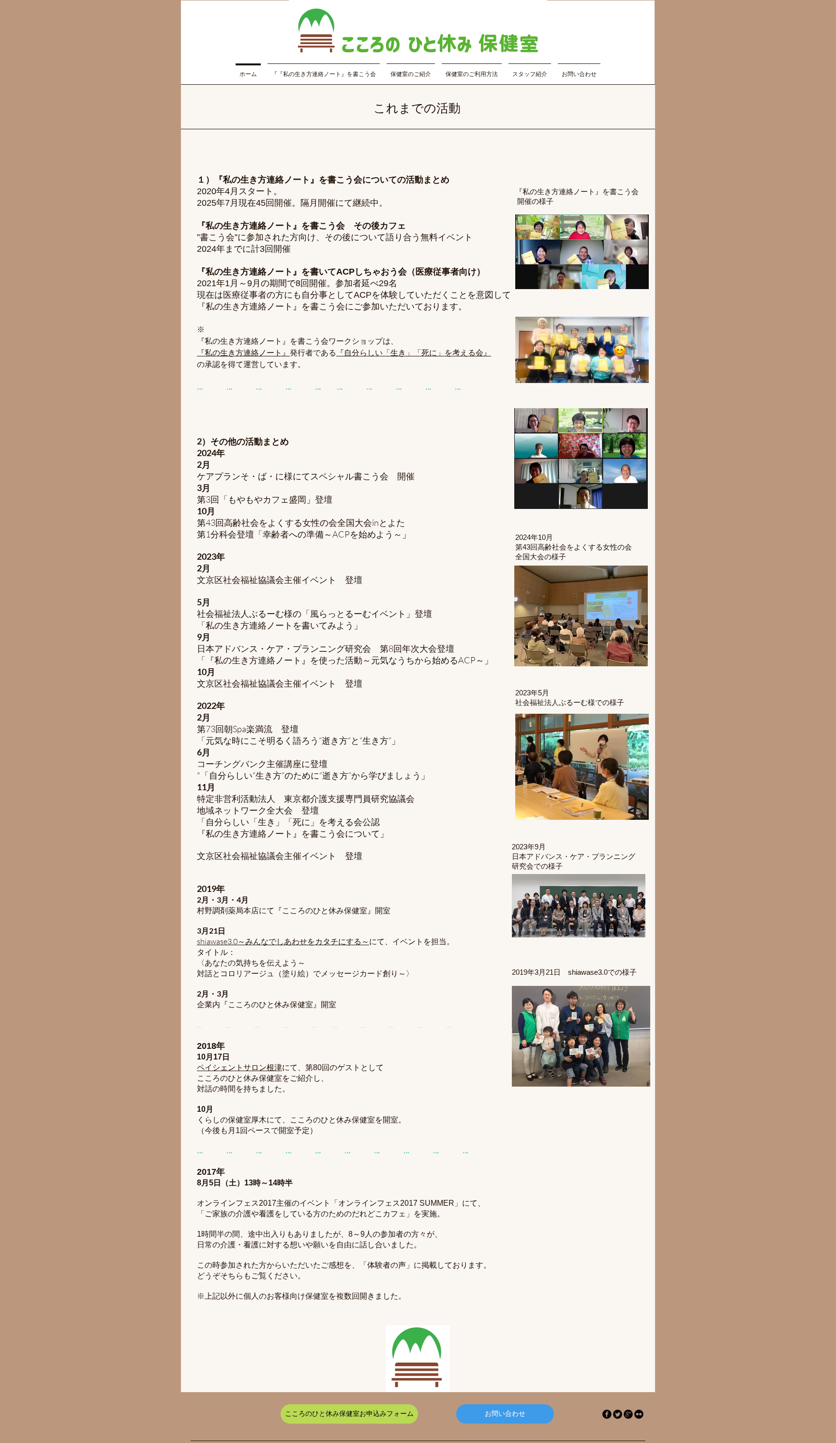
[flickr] (638, 1414)
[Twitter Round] (617, 1414)
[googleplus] (628, 1414)
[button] (323, 69)
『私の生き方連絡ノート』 (243, 353)
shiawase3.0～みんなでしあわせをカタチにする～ (283, 941)
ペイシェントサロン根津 (239, 1067)
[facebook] (607, 1414)
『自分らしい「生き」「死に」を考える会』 (413, 353)
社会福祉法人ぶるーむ (240, 613)
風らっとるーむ (340, 613)
